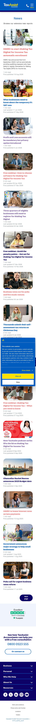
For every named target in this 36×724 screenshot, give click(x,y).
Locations (18, 711)
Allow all (18, 376)
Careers (18, 715)
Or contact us (18, 652)
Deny (18, 382)
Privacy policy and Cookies (18, 708)
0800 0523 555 (27, 5)
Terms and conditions (18, 705)
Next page (26, 598)
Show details (26, 370)
